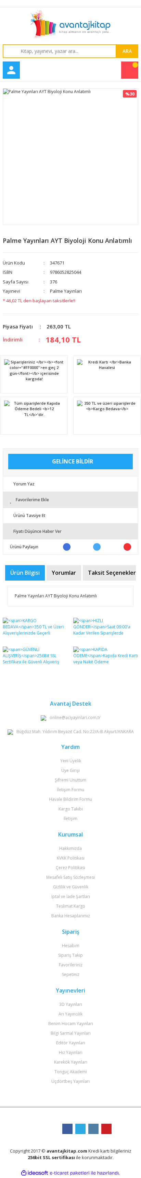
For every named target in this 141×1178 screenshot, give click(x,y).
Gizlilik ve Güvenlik (70, 887)
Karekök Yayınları (70, 1062)
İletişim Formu (70, 790)
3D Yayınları (70, 1004)
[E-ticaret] (70, 1173)
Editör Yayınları (70, 1043)
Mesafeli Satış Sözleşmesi (70, 877)
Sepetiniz (70, 974)
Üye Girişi (70, 770)
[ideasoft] (34, 1173)
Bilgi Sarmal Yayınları (71, 1033)
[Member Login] (11, 70)
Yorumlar (64, 572)
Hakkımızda (70, 848)
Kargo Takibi (71, 809)
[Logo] (70, 25)
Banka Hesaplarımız (70, 916)
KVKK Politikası (71, 858)
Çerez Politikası (70, 868)
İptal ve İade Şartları (70, 896)
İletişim (70, 818)
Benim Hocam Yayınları (70, 1023)
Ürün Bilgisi (25, 572)
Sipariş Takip (70, 955)
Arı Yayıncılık (70, 1014)
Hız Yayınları (70, 1052)
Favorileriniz (70, 965)
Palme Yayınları (66, 291)
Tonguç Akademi (70, 1072)
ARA (127, 51)
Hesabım (70, 946)
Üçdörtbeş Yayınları (70, 1081)
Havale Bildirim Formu (70, 799)
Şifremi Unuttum (70, 780)
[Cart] (129, 70)
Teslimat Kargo (70, 906)
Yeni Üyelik (70, 761)
